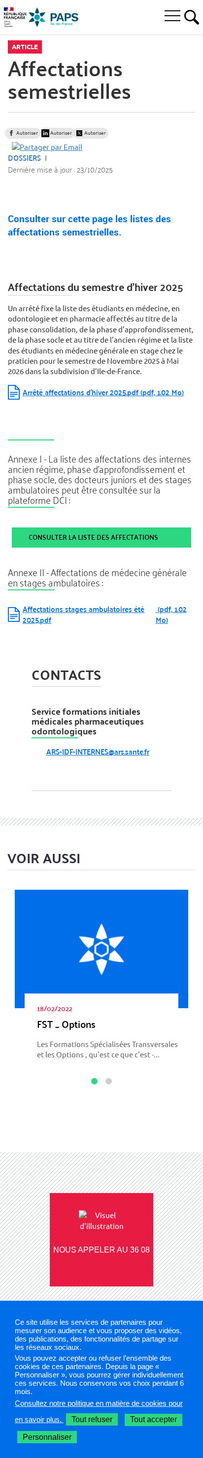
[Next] (189, 1053)
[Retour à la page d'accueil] (54, 17)
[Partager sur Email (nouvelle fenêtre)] (47, 146)
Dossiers (24, 157)
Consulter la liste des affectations (93, 537)
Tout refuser (91, 1419)
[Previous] (14, 1053)
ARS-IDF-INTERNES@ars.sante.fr (97, 751)
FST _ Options (66, 1024)
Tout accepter (153, 1419)
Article (25, 46)
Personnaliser (47, 1437)
